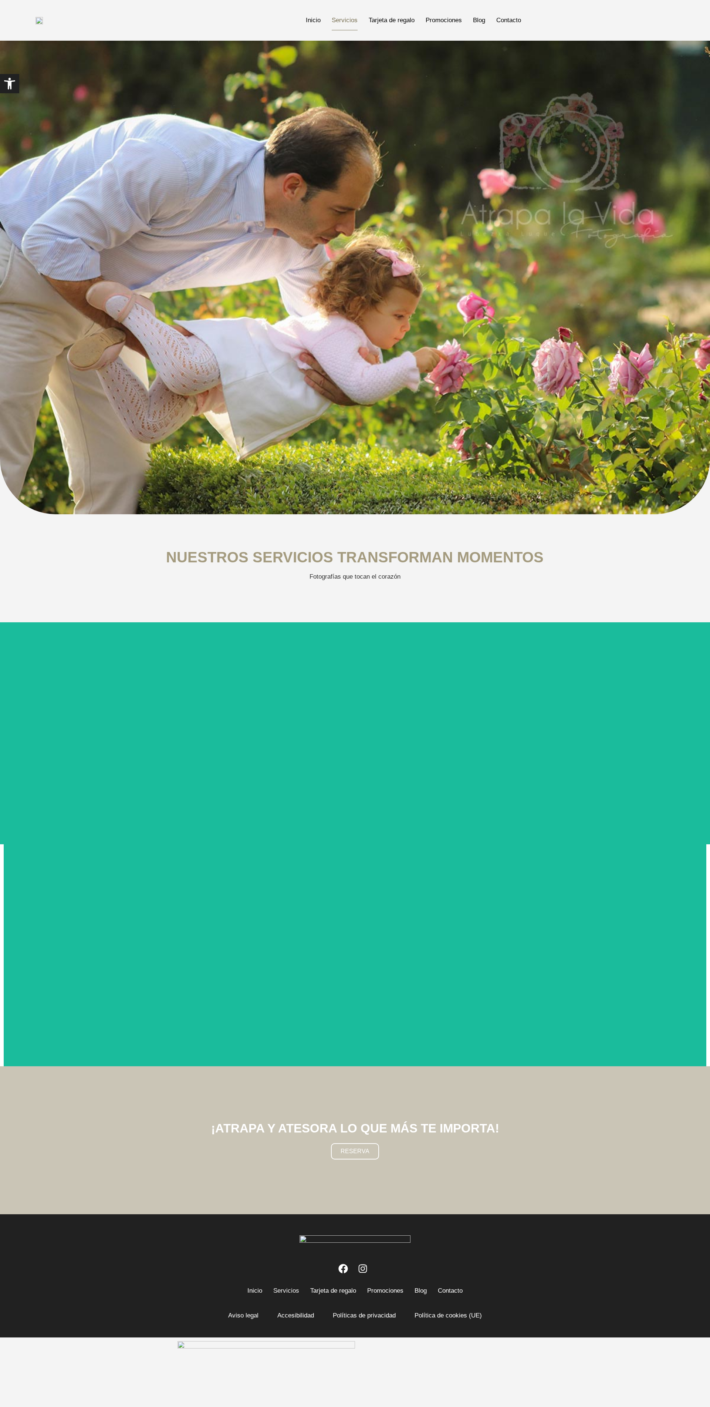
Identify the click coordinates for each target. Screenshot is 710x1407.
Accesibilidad (295, 1315)
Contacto (508, 20)
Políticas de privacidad (364, 1315)
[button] (9, 83)
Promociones (444, 20)
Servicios (345, 20)
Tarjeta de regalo (392, 20)
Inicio (313, 20)
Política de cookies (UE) (448, 1315)
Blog (479, 20)
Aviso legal (243, 1315)
